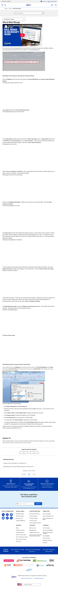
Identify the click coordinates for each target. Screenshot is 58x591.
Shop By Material (20, 520)
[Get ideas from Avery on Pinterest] (11, 514)
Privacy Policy (46, 538)
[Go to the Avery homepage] (28, 5)
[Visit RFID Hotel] (7, 565)
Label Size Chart (20, 530)
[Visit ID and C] (52, 560)
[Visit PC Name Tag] (24, 560)
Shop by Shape (20, 516)
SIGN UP (38, 503)
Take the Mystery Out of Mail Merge (17, 550)
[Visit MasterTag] (50, 565)
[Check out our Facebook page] (3, 514)
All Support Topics (9, 19)
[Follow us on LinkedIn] (11, 518)
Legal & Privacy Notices (26, 578)
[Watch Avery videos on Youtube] (3, 518)
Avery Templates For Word (48, 519)
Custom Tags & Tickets (35, 523)
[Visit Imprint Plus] (40, 560)
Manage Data (32, 530)
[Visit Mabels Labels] (9, 560)
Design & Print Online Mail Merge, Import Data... (33, 550)
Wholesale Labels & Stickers (48, 533)
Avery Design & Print (48, 516)
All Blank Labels (20, 514)
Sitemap (45, 542)
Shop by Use (19, 518)
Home (6, 8)
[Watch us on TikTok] (7, 518)
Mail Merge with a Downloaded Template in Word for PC (18, 466)
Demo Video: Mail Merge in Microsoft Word (49, 550)
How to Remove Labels (22, 537)
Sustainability (46, 535)
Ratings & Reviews (47, 540)
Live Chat (18, 541)
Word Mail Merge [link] (17, 8)
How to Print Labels (21, 534)
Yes (24, 452)
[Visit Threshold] (18, 565)
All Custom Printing (34, 514)
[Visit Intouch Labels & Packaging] (40, 565)
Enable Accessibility (6, 1)
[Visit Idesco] (29, 570)
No (34, 452)
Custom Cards (33, 520)
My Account (32, 528)
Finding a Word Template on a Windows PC (15, 463)
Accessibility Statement (38, 578)
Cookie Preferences (34, 532)
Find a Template (47, 514)
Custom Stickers (33, 518)
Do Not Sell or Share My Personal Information (35, 535)
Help (10, 8)
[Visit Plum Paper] (29, 565)
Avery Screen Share (21, 539)
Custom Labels (33, 516)
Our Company (46, 528)
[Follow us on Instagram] (7, 514)
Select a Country (28, 584)
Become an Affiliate (48, 530)
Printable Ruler (20, 532)
